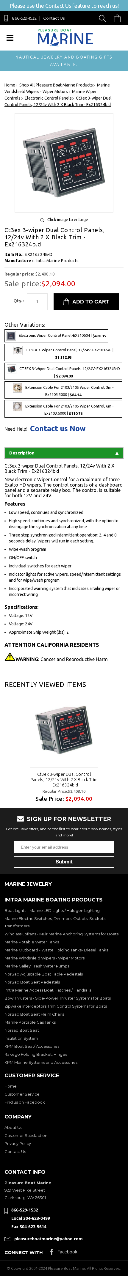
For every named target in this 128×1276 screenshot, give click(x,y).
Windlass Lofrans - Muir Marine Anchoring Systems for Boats (61, 934)
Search (103, 18)
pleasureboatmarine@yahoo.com (48, 1239)
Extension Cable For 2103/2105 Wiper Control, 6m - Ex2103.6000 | (69, 410)
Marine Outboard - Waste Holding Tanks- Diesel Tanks (56, 950)
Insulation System (21, 1038)
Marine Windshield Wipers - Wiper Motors (44, 958)
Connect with (23, 1252)
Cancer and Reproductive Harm (61, 659)
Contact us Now (58, 428)
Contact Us (54, 18)
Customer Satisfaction (25, 1135)
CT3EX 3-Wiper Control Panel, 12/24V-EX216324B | (69, 353)
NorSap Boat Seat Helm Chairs (34, 1014)
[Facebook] (63, 1253)
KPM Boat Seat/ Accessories (31, 1046)
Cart (119, 18)
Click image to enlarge (67, 219)
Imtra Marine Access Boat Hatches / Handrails (47, 990)
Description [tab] (22, 452)
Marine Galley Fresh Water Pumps (36, 966)
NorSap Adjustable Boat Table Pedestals (43, 974)
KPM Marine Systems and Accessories (40, 1062)
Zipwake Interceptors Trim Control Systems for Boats (55, 1006)
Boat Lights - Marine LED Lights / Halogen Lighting (52, 910)
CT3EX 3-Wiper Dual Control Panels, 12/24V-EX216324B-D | (69, 372)
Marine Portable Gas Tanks (30, 1022)
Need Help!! (16, 429)
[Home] (65, 45)
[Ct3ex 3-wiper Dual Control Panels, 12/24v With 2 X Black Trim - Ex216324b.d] (64, 205)
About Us (13, 1127)
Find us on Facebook (24, 1102)
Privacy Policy (17, 1143)
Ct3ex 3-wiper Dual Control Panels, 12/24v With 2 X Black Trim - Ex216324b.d (63, 779)
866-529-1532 (24, 18)
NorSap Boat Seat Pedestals (32, 982)
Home (10, 1086)
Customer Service (22, 1094)
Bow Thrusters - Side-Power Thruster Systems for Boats (57, 998)
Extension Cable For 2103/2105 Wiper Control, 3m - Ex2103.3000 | (69, 391)
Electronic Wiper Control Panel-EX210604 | (62, 335)
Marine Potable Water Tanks (31, 942)
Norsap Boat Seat (21, 1030)
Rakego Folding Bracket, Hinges (35, 1054)
